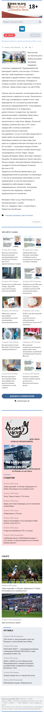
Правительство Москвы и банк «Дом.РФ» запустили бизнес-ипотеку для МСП (11, 287)
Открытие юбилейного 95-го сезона (18, 530)
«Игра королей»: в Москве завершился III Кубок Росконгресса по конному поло (20, 487)
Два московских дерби (11, 622)
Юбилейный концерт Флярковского (18, 683)
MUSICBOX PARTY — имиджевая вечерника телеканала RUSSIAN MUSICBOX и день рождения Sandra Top (21, 651)
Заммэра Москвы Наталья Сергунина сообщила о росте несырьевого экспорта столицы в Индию (32, 257)
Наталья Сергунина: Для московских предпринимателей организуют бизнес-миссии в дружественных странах (11, 258)
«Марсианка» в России (13, 513)
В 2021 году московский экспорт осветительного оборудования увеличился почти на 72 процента (32, 319)
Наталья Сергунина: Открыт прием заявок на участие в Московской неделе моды (31, 380)
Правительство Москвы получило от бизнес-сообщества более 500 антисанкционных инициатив (32, 288)
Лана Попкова (27, 215)
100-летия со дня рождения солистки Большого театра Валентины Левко (19, 640)
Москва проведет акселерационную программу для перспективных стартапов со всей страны (9, 382)
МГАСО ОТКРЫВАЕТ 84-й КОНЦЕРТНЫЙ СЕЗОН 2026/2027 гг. (20, 522)
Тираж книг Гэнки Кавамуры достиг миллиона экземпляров (22, 505)
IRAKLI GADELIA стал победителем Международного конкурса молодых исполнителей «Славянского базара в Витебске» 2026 (19, 664)
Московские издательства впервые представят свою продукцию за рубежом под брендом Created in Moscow (32, 350)
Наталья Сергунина (13, 215)
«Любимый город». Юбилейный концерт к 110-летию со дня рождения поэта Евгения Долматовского (21, 540)
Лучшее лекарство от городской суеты (19, 675)
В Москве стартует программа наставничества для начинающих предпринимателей (10, 317)
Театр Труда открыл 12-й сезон (16, 496)
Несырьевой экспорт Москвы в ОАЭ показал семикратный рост (11, 347)
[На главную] (18, 6)
